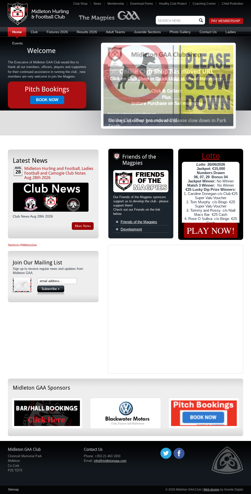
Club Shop (80, 3)
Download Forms (141, 3)
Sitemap (13, 489)
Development (131, 229)
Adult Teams (115, 32)
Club (34, 32)
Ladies (231, 32)
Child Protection (232, 3)
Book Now (47, 100)
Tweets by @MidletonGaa (22, 244)
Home (17, 32)
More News (83, 225)
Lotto (211, 156)
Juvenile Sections (147, 32)
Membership (115, 3)
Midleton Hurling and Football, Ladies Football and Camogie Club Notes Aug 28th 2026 (58, 173)
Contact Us (208, 32)
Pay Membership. (226, 21)
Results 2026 (87, 32)
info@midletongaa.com (110, 461)
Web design (211, 489)
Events (17, 43)
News (97, 3)
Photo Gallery (180, 32)
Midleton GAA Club (38, 13)
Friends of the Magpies (139, 222)
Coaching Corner (204, 3)
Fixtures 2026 (57, 32)
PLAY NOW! (211, 230)
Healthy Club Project (173, 3)
